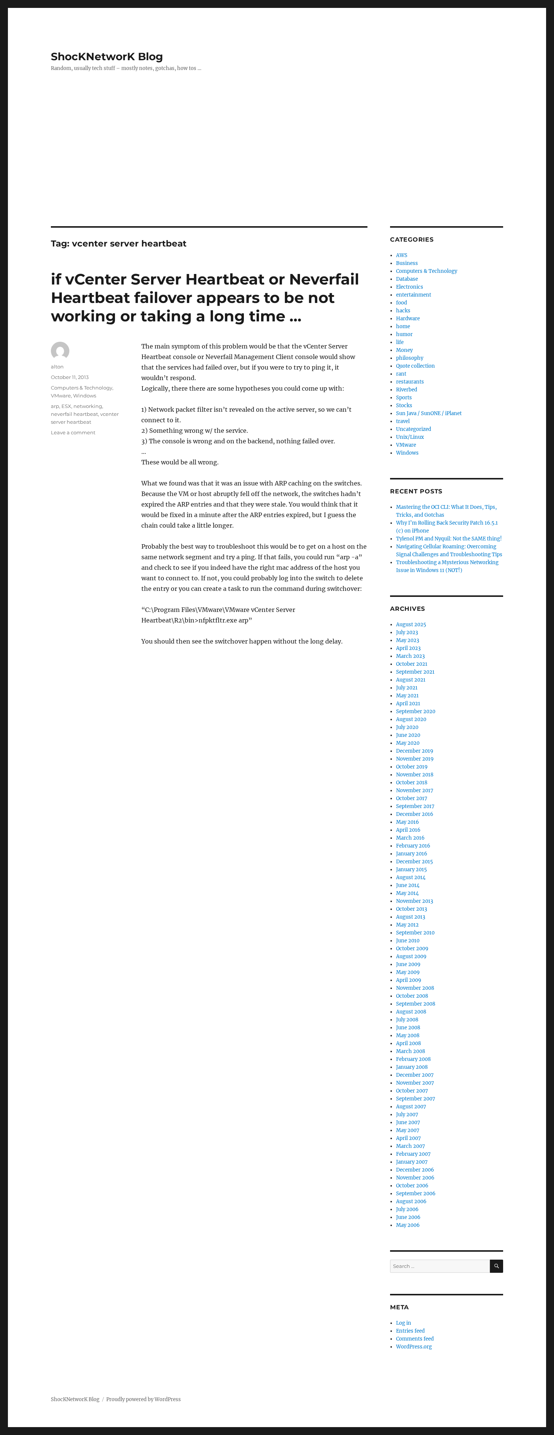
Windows (84, 396)
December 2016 (414, 814)
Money (404, 350)
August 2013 (410, 917)
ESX (66, 406)
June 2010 (407, 940)
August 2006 (411, 1201)
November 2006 (415, 1178)
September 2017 (415, 806)
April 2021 (408, 703)
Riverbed (406, 390)
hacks (403, 310)
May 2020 (407, 743)
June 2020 (408, 735)
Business (407, 263)
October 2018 (411, 782)
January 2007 (412, 1162)
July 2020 (407, 727)
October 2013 (411, 909)
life (400, 342)
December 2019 (414, 751)
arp (55, 406)
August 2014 (410, 877)
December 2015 (414, 861)
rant (401, 374)
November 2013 (414, 901)
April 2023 (408, 648)
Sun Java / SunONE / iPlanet (429, 413)
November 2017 (414, 790)
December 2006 (415, 1170)
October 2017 (411, 798)
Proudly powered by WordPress (143, 1399)
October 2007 (412, 1091)
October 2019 (412, 767)
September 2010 (415, 933)
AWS (401, 255)
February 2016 (413, 846)
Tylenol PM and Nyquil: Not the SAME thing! (449, 539)
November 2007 (415, 1083)
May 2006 (408, 1225)
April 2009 (408, 980)
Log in (403, 1323)
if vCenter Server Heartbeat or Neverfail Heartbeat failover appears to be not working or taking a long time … (205, 297)
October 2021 (411, 664)
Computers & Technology (81, 388)
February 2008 (413, 1059)
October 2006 (412, 1185)
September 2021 (415, 672)
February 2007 (413, 1154)
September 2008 (415, 1004)
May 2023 (407, 640)
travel (403, 421)
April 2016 (408, 830)
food (401, 303)
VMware (61, 396)
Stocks (404, 405)
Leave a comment (73, 432)
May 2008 (407, 1035)
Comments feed (415, 1339)
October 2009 (412, 948)
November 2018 (414, 775)
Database (407, 279)
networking (87, 406)
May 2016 (407, 822)
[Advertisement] (277, 170)
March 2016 (410, 838)
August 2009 (411, 956)
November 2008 (415, 988)
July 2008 (407, 1020)
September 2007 (415, 1099)
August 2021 (410, 680)
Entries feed (410, 1331)
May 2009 (408, 972)
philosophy (409, 358)
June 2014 (407, 885)
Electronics (409, 287)
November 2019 (415, 759)
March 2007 (410, 1146)
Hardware (408, 318)
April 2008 (408, 1043)
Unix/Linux (410, 437)
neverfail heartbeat (74, 414)
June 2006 (408, 1217)
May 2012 (407, 925)
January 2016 (411, 854)
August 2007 (411, 1106)
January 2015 (411, 869)
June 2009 (408, 964)
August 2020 (411, 719)
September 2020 (415, 711)
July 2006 (407, 1209)
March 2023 (410, 656)
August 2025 (411, 624)
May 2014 (407, 893)
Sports (404, 397)
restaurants (410, 382)
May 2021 (407, 695)
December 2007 (415, 1075)
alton (57, 367)
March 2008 (410, 1051)
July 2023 (407, 632)
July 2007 (407, 1114)
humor (404, 334)
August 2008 (411, 1012)
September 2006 (416, 1193)
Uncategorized (413, 429)
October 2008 (412, 996)
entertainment (413, 295)
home (403, 326)
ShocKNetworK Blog (107, 56)
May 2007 (407, 1130)
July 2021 (407, 688)
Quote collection (415, 366)
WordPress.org (414, 1347)
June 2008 (408, 1027)
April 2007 (408, 1138)
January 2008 (412, 1067)
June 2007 (408, 1122)
